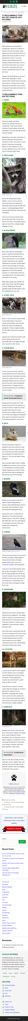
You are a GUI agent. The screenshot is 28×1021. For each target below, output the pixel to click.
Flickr (13, 551)
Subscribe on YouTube (14, 828)
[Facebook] (11, 1)
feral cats (10, 318)
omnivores (5, 633)
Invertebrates (6, 912)
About (10, 973)
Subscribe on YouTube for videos (16, 793)
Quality (5, 973)
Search (4, 838)
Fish (3, 900)
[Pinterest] (16, 1)
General (4, 907)
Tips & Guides (6, 933)
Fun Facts (5, 902)
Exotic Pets (5, 894)
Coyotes (4, 670)
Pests (13, 800)
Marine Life (5, 918)
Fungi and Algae (6, 905)
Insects (4, 910)
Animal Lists (7, 800)
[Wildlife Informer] (10, 6)
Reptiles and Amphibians (9, 928)
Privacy (13, 976)
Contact (22, 973)
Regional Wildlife (7, 925)
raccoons (10, 201)
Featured (4, 897)
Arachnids (5, 884)
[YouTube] (14, 1)
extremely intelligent (8, 564)
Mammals (5, 915)
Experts (16, 973)
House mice (5, 371)
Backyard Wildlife (7, 887)
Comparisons (6, 892)
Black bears (5, 251)
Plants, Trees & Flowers (9, 923)
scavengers (12, 500)
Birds (3, 889)
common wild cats (15, 730)
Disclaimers (6, 976)
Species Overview (7, 930)
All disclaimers (21, 12)
